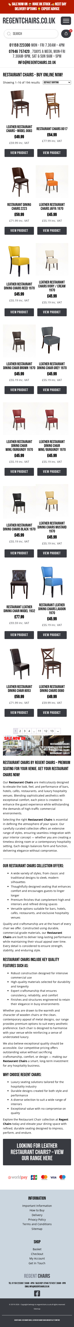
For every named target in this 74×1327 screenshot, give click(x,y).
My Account (37, 1258)
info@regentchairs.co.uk (39, 1286)
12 (45, 731)
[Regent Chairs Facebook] (37, 1293)
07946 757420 (19, 51)
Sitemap (37, 1229)
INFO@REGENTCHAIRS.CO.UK (37, 62)
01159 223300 (19, 45)
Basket (37, 1249)
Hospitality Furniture (54, 1320)
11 (39, 731)
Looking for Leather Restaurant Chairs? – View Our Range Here (37, 1152)
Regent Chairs (45, 762)
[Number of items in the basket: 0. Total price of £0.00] (66, 33)
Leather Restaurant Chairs (39, 1320)
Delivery (37, 1215)
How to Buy (37, 1210)
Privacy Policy (37, 1219)
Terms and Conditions (37, 1224)
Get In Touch (37, 1263)
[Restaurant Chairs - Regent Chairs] (29, 20)
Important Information (37, 1206)
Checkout (37, 1254)
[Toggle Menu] (66, 21)
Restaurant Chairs (16, 762)
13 (51, 731)
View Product (19, 153)
